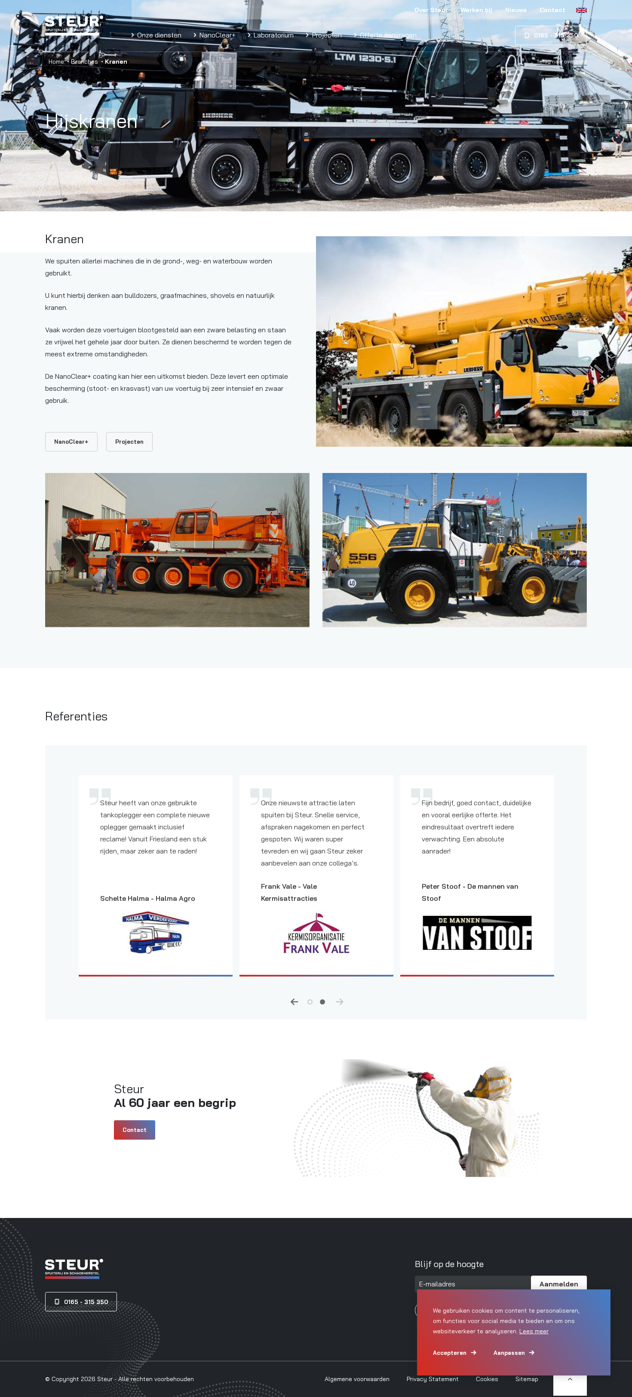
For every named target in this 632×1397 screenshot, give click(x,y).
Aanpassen (509, 1352)
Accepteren (449, 1352)
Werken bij (476, 10)
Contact (552, 10)
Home (56, 61)
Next (339, 1002)
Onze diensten (158, 35)
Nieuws (516, 10)
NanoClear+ (217, 35)
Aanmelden (559, 1284)
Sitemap (526, 1379)
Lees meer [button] (534, 1331)
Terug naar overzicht (562, 61)
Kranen (64, 238)
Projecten (326, 35)
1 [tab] (309, 1001)
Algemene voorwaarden (357, 1379)
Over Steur (431, 10)
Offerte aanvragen (387, 35)
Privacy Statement (433, 1379)
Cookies (487, 1379)
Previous (294, 1002)
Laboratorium (273, 35)
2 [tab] (322, 1001)
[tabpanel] (156, 882)
